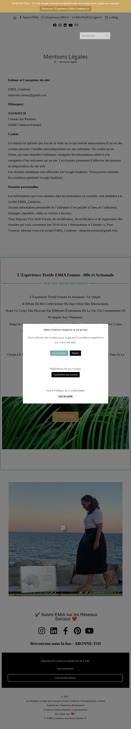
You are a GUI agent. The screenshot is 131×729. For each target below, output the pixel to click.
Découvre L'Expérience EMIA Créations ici (65, 8)
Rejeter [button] (75, 353)
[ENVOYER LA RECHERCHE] (107, 35)
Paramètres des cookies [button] (66, 374)
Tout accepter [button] (59, 353)
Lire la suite (65, 396)
